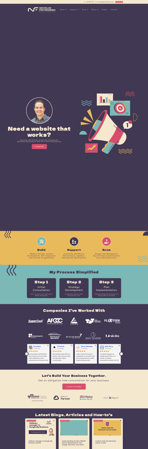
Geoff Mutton (108, 346)
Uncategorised (31, 420)
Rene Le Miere (61, 346)
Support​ (74, 249)
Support (73, 9)
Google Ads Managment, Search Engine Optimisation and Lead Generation (106, 256)
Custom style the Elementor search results (105, 442)
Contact (114, 9)
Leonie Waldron (37, 346)
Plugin (104, 9)
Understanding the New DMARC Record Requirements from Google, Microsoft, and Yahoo (74, 443)
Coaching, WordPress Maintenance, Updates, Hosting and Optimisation (74, 256)
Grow (84, 9)
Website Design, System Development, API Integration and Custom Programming (41, 256)
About (94, 9)
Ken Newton (84, 346)
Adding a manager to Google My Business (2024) (40, 442)
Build (62, 9)
